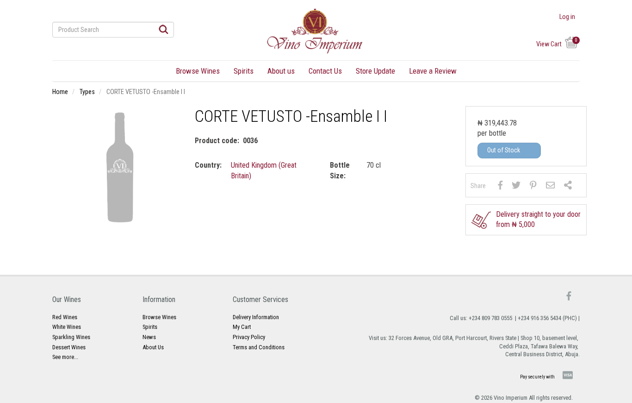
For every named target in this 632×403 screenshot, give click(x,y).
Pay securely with (538, 377)
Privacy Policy (249, 337)
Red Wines (64, 317)
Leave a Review (433, 71)
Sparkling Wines (71, 337)
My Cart (242, 326)
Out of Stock (503, 150)
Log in (567, 17)
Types (87, 92)
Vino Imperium (510, 397)
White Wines (66, 326)
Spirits (244, 71)
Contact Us (325, 71)
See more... (65, 356)
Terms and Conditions (259, 347)
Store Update (375, 71)
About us (281, 71)
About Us (153, 347)
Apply (163, 29)
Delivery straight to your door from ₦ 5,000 (538, 219)
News (149, 337)
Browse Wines (198, 71)
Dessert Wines (69, 347)
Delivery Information (256, 317)
